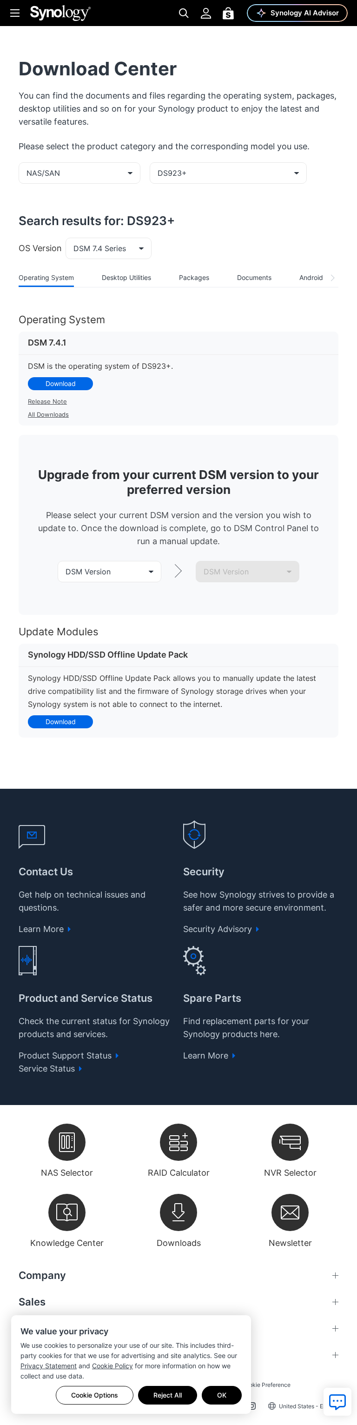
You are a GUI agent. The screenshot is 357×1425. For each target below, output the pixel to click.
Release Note (47, 401)
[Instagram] (252, 1407)
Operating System (46, 277)
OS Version (40, 248)
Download (61, 383)
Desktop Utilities (126, 277)
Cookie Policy (112, 1366)
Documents (254, 277)
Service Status (48, 1068)
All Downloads (48, 414)
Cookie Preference (266, 1384)
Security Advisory (218, 929)
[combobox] (79, 173)
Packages (194, 277)
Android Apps (320, 277)
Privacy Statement (48, 1366)
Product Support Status (66, 1055)
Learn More (42, 929)
